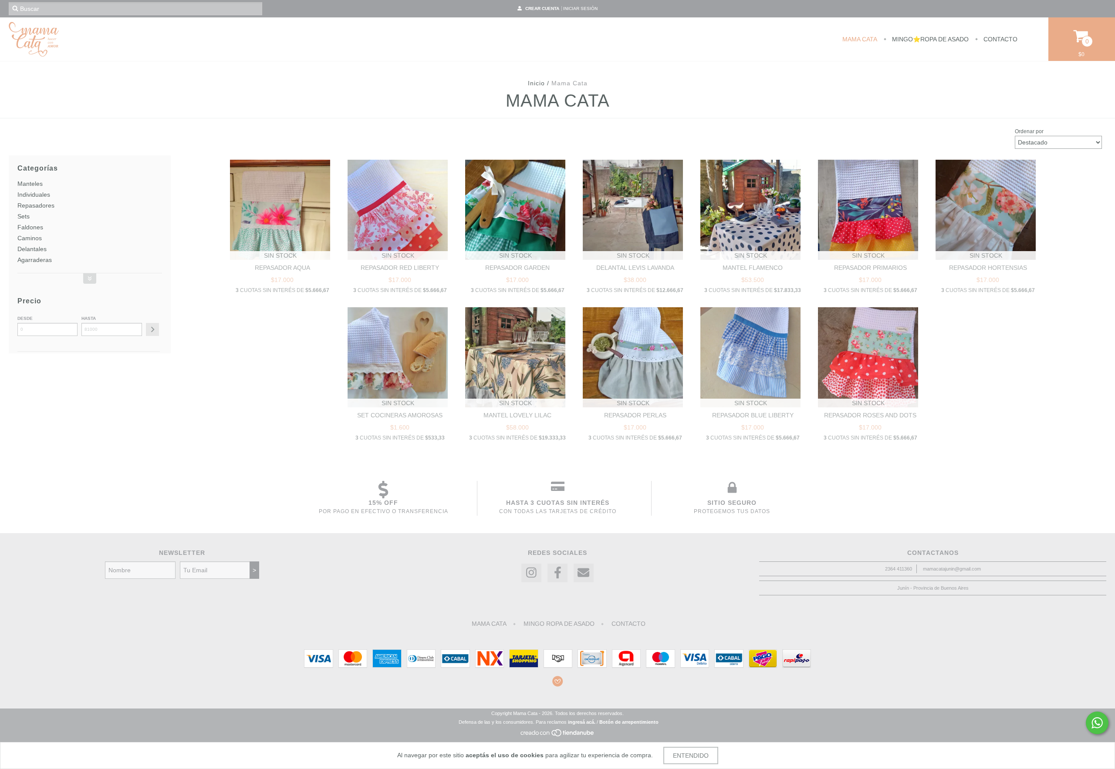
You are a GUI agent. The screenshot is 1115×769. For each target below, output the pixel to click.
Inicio (536, 83)
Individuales (33, 194)
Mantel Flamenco (753, 267)
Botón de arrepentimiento (629, 722)
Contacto (999, 39)
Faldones (30, 227)
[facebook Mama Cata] (557, 573)
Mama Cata (859, 39)
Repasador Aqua (282, 267)
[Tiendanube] (558, 735)
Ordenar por (1029, 131)
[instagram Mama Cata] (531, 573)
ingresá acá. (581, 722)
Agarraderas (34, 259)
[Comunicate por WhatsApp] (1097, 723)
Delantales (32, 248)
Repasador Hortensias (988, 267)
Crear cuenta (542, 8)
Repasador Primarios (870, 267)
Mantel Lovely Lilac (517, 415)
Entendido (691, 755)
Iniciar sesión (580, 8)
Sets (23, 216)
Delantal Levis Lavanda (635, 267)
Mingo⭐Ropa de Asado (929, 39)
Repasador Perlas (635, 415)
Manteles (30, 183)
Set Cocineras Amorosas (400, 415)
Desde (25, 318)
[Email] (584, 573)
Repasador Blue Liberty (753, 415)
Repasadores (35, 205)
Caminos (29, 238)
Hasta (88, 318)
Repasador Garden (517, 267)
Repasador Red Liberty (400, 267)
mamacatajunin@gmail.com (952, 568)
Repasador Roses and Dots (870, 415)
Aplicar (152, 329)
